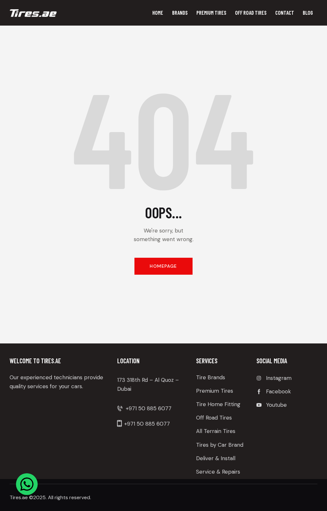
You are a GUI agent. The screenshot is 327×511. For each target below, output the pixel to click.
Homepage (163, 266)
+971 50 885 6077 (148, 408)
